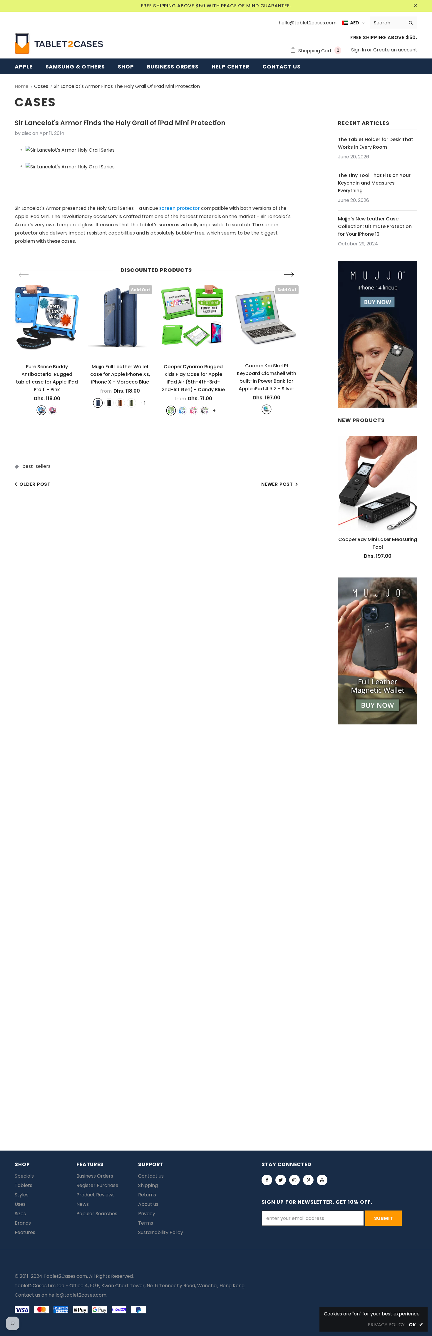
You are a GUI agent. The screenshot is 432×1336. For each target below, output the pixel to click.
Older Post (35, 484)
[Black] (109, 403)
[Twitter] (280, 1180)
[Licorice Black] (204, 410)
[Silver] (266, 409)
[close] (415, 6)
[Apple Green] (171, 410)
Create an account (395, 49)
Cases (41, 86)
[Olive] (131, 403)
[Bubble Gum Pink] (193, 410)
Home (22, 86)
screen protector (179, 208)
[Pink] (52, 410)
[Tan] (120, 403)
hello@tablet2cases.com (77, 1295)
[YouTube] (322, 1180)
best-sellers (36, 466)
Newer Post (277, 484)
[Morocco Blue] (97, 403)
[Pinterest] (308, 1180)
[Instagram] (294, 1180)
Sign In (359, 49)
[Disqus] (216, 877)
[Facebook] (267, 1180)
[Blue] (41, 410)
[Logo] (59, 43)
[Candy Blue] (182, 410)
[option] (46, 350)
